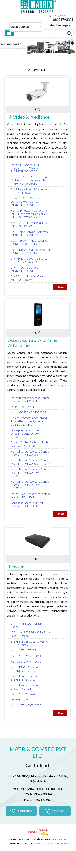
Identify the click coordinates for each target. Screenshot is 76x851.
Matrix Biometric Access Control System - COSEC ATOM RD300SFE (30, 485)
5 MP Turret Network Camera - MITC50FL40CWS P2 (30, 224)
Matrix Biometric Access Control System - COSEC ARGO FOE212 (30, 462)
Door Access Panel (22, 406)
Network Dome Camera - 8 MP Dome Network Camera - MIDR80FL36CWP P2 (29, 201)
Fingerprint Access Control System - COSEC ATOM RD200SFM (27, 434)
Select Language (58, 25)
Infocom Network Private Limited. (51, 843)
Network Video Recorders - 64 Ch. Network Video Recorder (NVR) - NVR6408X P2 (30, 180)
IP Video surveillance (28, 117)
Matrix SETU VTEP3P (23, 650)
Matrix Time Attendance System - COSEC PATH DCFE (30, 495)
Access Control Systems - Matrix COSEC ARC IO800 (30, 444)
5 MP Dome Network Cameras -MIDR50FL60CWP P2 (30, 233)
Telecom (16, 566)
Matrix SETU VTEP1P (23, 699)
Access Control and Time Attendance (32, 342)
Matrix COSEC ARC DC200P (28, 412)
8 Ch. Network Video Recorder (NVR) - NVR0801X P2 (30, 242)
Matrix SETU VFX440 (23, 694)
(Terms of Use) (60, 839)
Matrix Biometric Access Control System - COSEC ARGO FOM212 (31, 453)
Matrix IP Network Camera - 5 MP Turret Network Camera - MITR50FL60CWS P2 (29, 214)
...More (60, 287)
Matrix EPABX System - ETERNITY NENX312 (24, 669)
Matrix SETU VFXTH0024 (26, 656)
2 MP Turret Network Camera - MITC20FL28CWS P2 (30, 278)
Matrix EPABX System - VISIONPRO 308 (24, 686)
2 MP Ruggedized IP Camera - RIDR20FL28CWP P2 (29, 191)
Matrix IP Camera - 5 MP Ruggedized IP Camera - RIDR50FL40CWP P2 (25, 168)
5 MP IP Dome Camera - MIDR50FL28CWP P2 (25, 269)
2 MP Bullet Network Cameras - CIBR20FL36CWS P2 (30, 260)
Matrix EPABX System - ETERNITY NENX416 (24, 677)
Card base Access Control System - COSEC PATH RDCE (28, 504)
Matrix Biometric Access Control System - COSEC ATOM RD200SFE (30, 473)
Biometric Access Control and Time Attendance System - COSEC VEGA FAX (29, 421)
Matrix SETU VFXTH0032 (26, 661)
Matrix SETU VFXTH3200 (26, 705)
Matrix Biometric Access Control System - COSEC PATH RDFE (30, 399)
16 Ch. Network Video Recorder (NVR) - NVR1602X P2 (30, 251)
